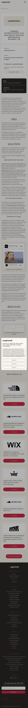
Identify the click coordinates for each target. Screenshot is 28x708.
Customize (14, 363)
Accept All (14, 360)
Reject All (14, 367)
